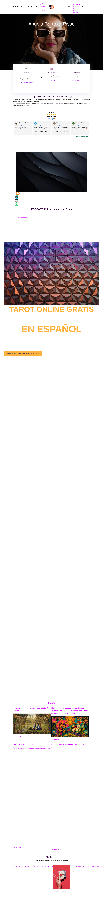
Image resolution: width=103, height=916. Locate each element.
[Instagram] (17, 6)
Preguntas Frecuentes (76, 9)
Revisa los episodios (23, 217)
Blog (41, 3)
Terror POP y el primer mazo (24, 744)
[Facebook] (13, 6)
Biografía (30, 6)
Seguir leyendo (17, 737)
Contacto (63, 6)
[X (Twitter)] (15, 6)
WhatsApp (87, 6)
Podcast (42, 10)
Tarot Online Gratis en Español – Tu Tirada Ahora (76, 3)
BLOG (51, 702)
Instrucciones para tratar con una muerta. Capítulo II (31, 709)
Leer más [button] (17, 133)
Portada (23, 6)
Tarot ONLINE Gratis (42, 6)
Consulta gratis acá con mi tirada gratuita (23, 353)
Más (37, 6)
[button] (89, 128)
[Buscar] (82, 6)
